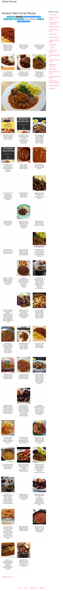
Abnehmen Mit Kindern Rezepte (54, 60)
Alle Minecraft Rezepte (54, 27)
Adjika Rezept (52, 45)
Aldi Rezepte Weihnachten (52, 65)
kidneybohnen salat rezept (23, 21)
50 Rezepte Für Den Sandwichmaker (54, 23)
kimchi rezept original (30, 19)
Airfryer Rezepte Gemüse (53, 51)
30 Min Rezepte (53, 34)
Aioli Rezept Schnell (54, 37)
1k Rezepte (52, 47)
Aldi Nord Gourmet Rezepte (53, 18)
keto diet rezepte (11, 16)
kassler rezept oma (8, 19)
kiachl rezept (40, 19)
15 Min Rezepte (53, 14)
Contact (26, 588)
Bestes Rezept (9, 1)
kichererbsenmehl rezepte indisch (32, 16)
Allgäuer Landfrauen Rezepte (54, 41)
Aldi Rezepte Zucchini (54, 85)
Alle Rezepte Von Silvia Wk (54, 56)
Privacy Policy (33, 588)
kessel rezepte (19, 16)
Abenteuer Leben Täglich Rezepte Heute (54, 81)
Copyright (42, 588)
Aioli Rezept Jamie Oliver (53, 30)
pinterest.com (10, 577)
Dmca (20, 588)
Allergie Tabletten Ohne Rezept (55, 72)
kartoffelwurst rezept (19, 19)
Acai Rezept (52, 88)
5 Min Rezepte (52, 69)
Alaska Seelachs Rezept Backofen (55, 77)
